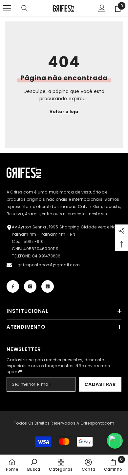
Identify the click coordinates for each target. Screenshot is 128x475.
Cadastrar (100, 384)
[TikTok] (47, 286)
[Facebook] (13, 286)
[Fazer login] (102, 8)
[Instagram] (30, 286)
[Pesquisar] (25, 8)
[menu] (7, 8)
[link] (34, 465)
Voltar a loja (64, 111)
